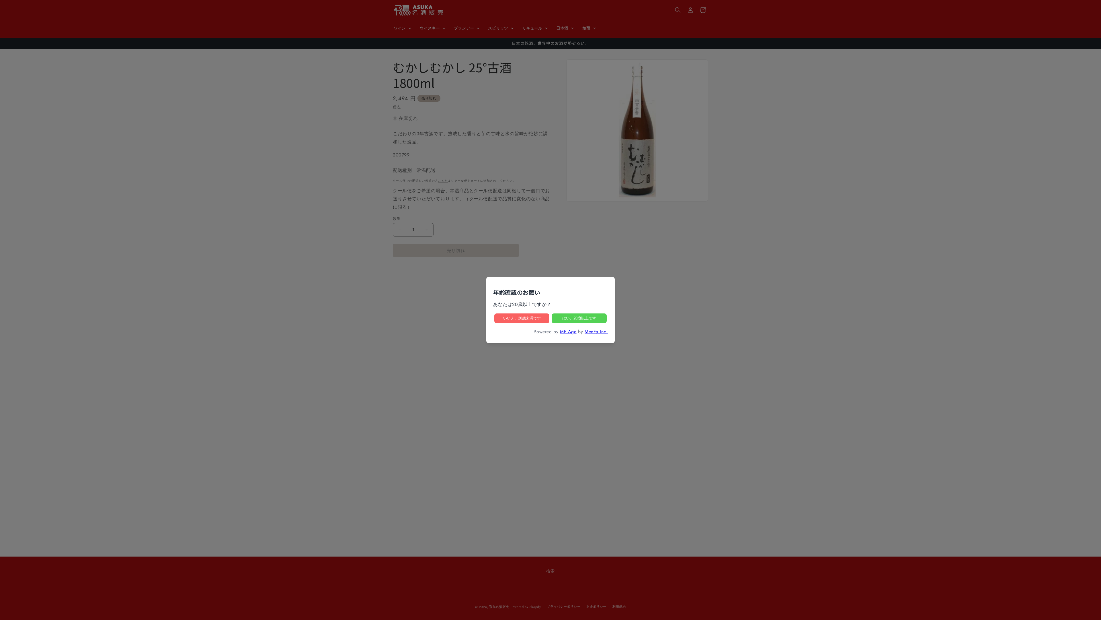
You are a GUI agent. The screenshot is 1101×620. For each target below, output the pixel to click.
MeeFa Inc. (596, 331)
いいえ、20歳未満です (522, 318)
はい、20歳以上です (579, 318)
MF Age (568, 331)
